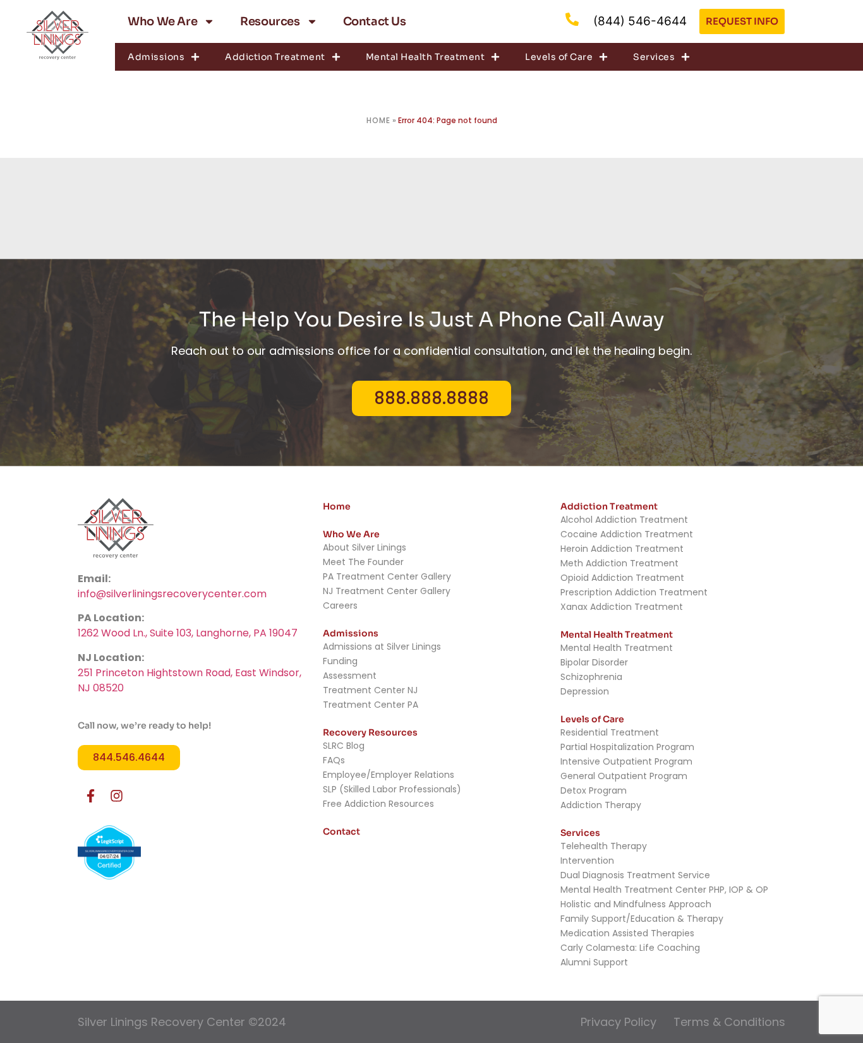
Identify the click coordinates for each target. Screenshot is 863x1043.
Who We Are (162, 21)
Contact (341, 831)
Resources (269, 21)
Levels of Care (559, 57)
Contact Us (374, 21)
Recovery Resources (370, 732)
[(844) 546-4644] (572, 19)
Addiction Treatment (275, 57)
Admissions (156, 57)
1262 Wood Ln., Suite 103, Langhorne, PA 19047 (188, 633)
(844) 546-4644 (640, 21)
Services (654, 57)
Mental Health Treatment (425, 57)
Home (378, 120)
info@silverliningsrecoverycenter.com (172, 594)
